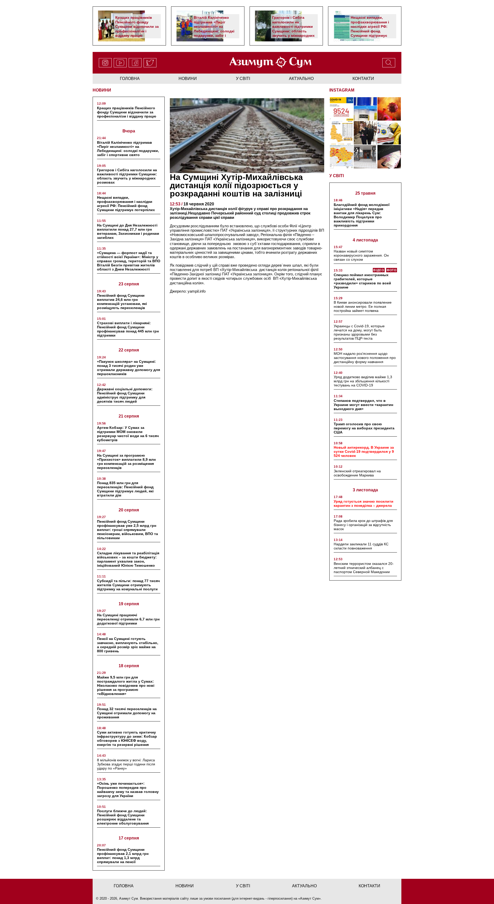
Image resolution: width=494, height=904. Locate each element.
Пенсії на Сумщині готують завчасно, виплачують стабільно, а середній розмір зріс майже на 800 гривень (127, 645)
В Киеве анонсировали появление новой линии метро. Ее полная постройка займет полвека (363, 306)
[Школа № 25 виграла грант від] (365, 156)
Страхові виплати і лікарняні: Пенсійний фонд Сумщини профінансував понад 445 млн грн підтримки (128, 329)
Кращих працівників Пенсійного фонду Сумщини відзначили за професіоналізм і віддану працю (137, 26)
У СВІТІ (336, 176)
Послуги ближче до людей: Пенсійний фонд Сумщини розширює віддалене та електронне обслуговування (123, 817)
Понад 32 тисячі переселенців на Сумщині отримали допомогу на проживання (127, 713)
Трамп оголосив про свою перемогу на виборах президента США (364, 428)
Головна (130, 78)
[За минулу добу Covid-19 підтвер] (341, 132)
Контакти (363, 78)
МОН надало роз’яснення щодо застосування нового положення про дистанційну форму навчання (365, 357)
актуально (301, 78)
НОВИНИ (102, 90)
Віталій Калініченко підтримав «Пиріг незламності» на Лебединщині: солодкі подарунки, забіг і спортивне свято (214, 28)
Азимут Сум (309, 898)
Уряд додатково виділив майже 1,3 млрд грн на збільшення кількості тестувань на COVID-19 (363, 381)
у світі (243, 78)
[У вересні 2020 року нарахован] (389, 156)
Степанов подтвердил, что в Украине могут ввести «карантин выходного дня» (363, 405)
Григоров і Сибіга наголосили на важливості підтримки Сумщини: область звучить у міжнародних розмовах (293, 28)
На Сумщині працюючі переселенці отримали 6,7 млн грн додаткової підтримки (128, 619)
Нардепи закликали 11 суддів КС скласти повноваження (361, 546)
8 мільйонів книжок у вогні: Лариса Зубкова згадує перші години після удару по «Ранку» (126, 764)
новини (188, 78)
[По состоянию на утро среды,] (341, 109)
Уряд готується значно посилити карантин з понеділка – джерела (363, 503)
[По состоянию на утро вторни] (365, 109)
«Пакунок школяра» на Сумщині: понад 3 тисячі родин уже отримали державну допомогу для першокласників (128, 367)
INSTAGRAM (341, 90)
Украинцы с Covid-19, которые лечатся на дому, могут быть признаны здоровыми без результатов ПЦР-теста (359, 332)
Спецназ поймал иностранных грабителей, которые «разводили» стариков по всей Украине (362, 281)
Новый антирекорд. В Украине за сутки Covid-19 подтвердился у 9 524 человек (364, 451)
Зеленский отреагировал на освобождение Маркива (357, 473)
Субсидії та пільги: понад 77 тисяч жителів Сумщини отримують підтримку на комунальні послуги (128, 585)
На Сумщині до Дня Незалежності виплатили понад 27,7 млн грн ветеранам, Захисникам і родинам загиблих (128, 231)
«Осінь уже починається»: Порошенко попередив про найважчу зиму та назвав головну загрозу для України (128, 789)
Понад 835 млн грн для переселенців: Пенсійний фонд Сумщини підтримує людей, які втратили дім (125, 489)
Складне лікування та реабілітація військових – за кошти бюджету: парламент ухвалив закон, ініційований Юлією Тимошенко (128, 559)
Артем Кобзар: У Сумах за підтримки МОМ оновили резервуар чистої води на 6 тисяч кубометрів (128, 434)
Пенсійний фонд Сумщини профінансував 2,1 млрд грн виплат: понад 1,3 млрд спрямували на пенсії (122, 855)
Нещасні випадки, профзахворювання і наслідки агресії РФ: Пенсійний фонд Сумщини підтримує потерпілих (370, 28)
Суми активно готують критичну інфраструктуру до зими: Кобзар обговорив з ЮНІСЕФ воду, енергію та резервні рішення (127, 738)
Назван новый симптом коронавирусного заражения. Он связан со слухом (361, 255)
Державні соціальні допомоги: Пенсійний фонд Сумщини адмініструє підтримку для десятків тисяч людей (125, 395)
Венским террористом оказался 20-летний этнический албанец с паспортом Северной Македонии (364, 568)
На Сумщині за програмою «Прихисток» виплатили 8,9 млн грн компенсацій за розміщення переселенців (126, 461)
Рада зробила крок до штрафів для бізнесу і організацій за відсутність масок (363, 525)
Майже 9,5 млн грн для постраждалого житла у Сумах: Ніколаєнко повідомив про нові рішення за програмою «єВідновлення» (125, 685)
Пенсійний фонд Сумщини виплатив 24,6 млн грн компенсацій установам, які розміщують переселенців (122, 301)
